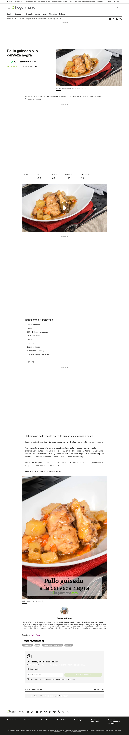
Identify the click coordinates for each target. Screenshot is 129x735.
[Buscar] (118, 7)
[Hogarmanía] (26, 8)
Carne (37, 645)
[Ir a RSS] (68, 711)
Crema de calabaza (88, 2)
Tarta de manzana (75, 2)
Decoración (19, 14)
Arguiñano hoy (18, 2)
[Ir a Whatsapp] (121, 19)
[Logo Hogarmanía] (15, 711)
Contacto (44, 720)
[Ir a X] (113, 19)
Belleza (62, 14)
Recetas (10, 19)
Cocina (9, 14)
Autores (27, 720)
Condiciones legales (44, 679)
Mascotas (53, 14)
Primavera (68, 645)
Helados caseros (31, 2)
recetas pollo (27, 645)
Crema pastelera (44, 2)
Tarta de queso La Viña (59, 2)
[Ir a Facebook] (110, 19)
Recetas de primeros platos (52, 645)
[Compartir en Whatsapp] (12, 61)
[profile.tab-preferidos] (8, 61)
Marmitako (100, 2)
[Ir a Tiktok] (50, 711)
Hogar (44, 14)
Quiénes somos (13, 720)
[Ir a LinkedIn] (41, 711)
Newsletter (61, 720)
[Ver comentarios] (36, 66)
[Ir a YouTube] (45, 711)
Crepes (108, 2)
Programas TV (30, 19)
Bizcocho (116, 2)
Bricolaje (29, 14)
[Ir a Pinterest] (54, 711)
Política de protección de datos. (64, 679)
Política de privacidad (95, 721)
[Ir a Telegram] (63, 711)
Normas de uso (99, 689)
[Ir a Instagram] (117, 19)
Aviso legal (78, 720)
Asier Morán (35, 635)
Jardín (37, 14)
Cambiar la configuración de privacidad (114, 721)
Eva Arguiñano (13, 66)
